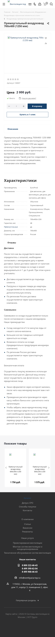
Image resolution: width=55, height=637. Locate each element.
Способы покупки (27, 506)
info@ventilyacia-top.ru (29, 577)
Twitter (27, 627)
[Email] (29, 4)
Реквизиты (27, 531)
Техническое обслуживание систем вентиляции (27, 552)
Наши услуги (27, 538)
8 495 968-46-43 (30, 571)
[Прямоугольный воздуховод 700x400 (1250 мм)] (27, 49)
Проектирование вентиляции (27, 543)
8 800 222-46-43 (30, 565)
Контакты (27, 510)
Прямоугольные (11, 227)
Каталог (27, 498)
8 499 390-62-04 (30, 568)
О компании (27, 519)
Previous (6, 467)
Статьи (27, 524)
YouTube (34, 627)
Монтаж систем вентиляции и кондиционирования (27, 547)
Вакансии (27, 527)
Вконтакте (20, 627)
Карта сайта (11, 614)
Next (49, 467)
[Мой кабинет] (39, 4)
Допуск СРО (27, 502)
